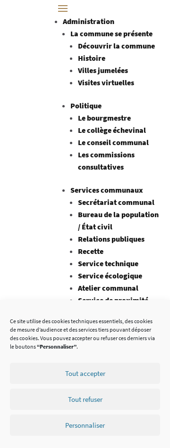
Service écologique (110, 275)
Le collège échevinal (112, 130)
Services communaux (106, 190)
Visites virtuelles (106, 82)
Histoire (91, 58)
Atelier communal (108, 288)
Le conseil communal (113, 142)
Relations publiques (111, 239)
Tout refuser (85, 399)
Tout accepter (85, 373)
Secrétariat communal (116, 202)
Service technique (108, 263)
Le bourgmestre (104, 117)
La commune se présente (111, 33)
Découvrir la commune (116, 45)
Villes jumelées (103, 70)
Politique (86, 105)
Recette (90, 251)
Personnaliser (85, 425)
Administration (88, 21)
